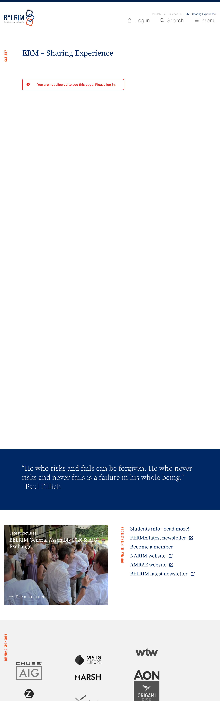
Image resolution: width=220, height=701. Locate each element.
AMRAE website (148, 565)
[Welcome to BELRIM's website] (19, 18)
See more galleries (33, 596)
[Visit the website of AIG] (29, 673)
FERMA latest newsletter (158, 538)
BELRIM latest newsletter (159, 574)
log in (110, 85)
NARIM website (148, 556)
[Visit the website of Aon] (147, 675)
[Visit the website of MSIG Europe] (88, 660)
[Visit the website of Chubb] (29, 663)
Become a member (151, 547)
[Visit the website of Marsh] (88, 677)
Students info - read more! (159, 529)
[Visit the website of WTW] (147, 652)
